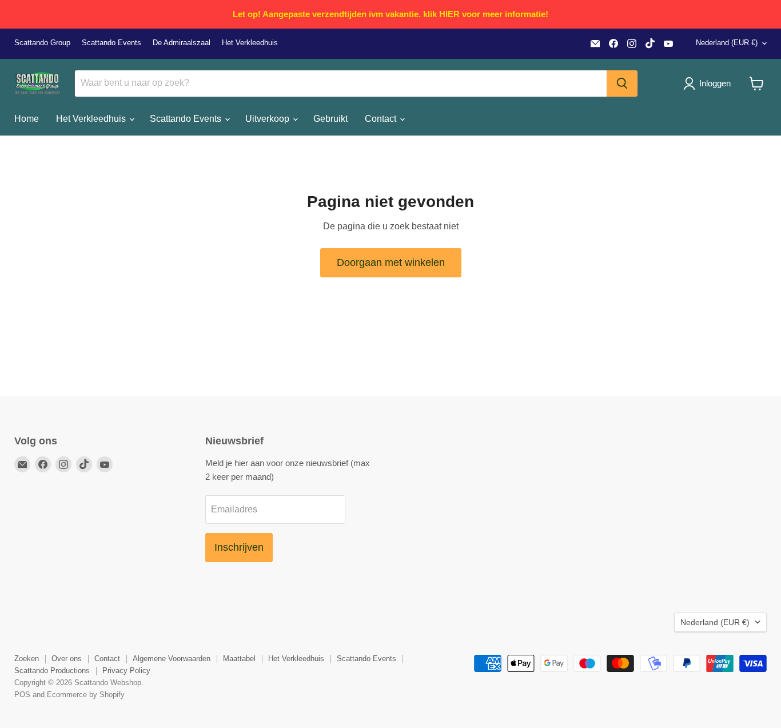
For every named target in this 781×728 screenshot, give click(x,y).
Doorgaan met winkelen (391, 262)
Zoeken (26, 658)
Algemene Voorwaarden (171, 658)
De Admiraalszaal (181, 43)
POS (22, 694)
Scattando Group (42, 43)
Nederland (727, 42)
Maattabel (239, 658)
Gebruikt (330, 119)
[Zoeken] (622, 83)
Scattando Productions (52, 670)
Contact (382, 119)
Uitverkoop (268, 119)
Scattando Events (111, 43)
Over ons (66, 658)
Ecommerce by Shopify (86, 694)
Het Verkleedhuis (250, 43)
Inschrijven (239, 547)
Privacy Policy (126, 670)
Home (26, 119)
